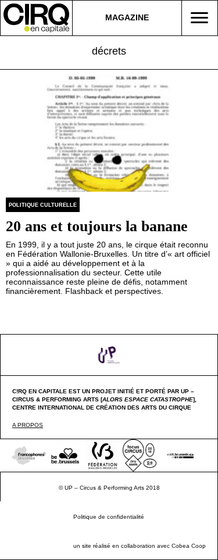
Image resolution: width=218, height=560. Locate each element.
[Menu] (199, 18)
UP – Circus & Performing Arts (104, 487)
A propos (27, 425)
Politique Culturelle (43, 205)
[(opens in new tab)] (109, 354)
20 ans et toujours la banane (97, 226)
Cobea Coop (188, 546)
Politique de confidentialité (108, 517)
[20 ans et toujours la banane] (109, 133)
